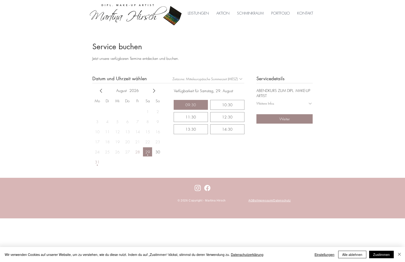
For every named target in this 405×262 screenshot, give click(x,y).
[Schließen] (399, 254)
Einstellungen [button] (324, 254)
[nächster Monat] (154, 91)
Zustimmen (381, 254)
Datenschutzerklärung (247, 254)
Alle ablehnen (352, 254)
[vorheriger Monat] (101, 91)
